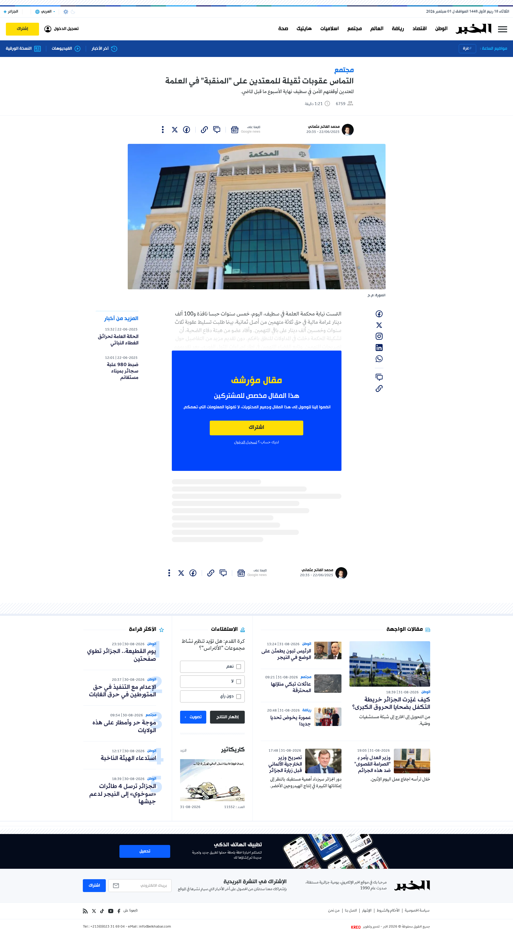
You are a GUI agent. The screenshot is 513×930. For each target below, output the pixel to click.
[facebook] (186, 129)
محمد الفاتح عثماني (324, 127)
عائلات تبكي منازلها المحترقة (291, 687)
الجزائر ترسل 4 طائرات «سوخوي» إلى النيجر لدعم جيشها (122, 794)
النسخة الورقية (19, 48)
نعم (230, 666)
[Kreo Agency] (356, 927)
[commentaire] (216, 129)
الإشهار (366, 911)
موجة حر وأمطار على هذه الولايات (124, 727)
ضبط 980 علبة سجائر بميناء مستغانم (122, 371)
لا (232, 681)
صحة (283, 29)
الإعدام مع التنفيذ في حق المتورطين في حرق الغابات (122, 691)
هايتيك (304, 29)
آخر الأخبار (100, 48)
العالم (376, 29)
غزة (466, 48)
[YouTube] (110, 911)
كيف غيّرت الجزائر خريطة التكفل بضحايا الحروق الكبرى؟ (391, 704)
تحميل (144, 851)
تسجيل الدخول (245, 442)
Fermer (502, 29)
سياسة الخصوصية (417, 911)
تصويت (195, 717)
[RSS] (85, 911)
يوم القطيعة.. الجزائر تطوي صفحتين (121, 655)
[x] (175, 129)
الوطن (441, 29)
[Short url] (204, 129)
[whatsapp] (379, 358)
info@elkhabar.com (155, 927)
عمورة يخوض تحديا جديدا (290, 721)
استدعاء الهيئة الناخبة (128, 758)
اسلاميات (329, 29)
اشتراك (256, 428)
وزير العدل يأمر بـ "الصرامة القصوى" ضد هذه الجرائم (372, 764)
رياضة (398, 29)
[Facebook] (119, 911)
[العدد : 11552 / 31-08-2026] (212, 780)
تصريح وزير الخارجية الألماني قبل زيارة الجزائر (285, 764)
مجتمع (354, 29)
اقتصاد (420, 29)
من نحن (334, 911)
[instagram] (379, 336)
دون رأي (227, 696)
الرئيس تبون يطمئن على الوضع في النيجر (286, 654)
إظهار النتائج (227, 717)
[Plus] (162, 129)
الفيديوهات (62, 48)
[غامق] (73, 12)
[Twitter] (94, 911)
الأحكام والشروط (388, 911)
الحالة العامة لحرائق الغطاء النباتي (118, 340)
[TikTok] (102, 911)
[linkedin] (379, 347)
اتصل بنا (351, 911)
